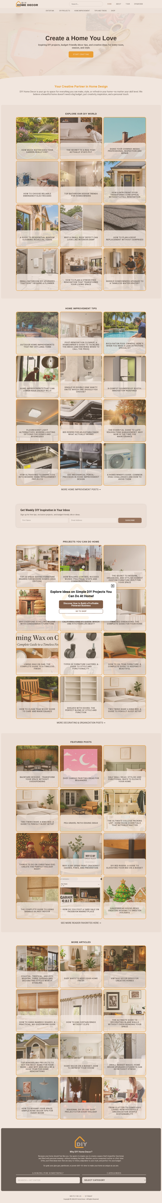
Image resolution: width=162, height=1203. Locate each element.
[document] (81, 601)
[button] (112, 585)
